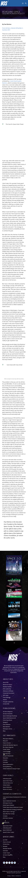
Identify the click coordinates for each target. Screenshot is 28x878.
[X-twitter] (7, 863)
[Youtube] (12, 863)
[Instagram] (9, 863)
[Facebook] (4, 863)
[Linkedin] (15, 863)
